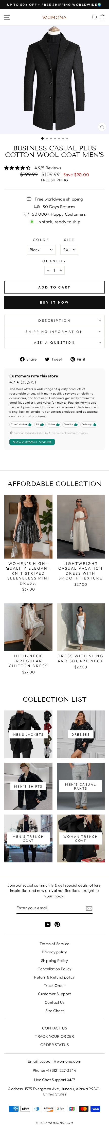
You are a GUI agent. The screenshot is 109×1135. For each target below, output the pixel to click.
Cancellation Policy (55, 968)
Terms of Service (54, 943)
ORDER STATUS (54, 1044)
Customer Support (54, 993)
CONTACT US (54, 1028)
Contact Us (54, 1002)
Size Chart (54, 1010)
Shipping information (55, 332)
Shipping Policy (54, 960)
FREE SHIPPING (54, 180)
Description (54, 320)
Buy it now (54, 302)
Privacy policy (54, 952)
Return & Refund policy (54, 977)
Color (41, 240)
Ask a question (54, 342)
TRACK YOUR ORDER (54, 1036)
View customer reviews (32, 442)
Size (69, 240)
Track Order (54, 985)
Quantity (54, 261)
